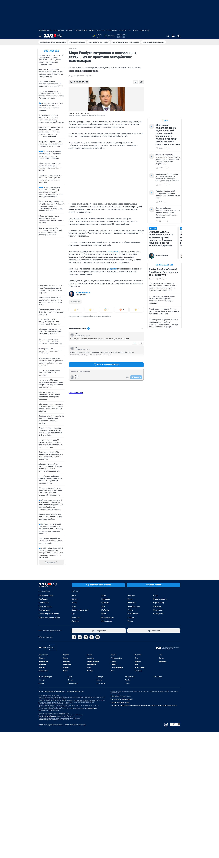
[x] (91, 637)
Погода (69, 30)
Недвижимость (45, 30)
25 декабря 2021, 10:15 (76, 76)
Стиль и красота (160, 599)
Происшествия (134, 606)
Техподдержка (44, 610)
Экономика (158, 610)
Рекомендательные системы (120, 702)
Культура (105, 603)
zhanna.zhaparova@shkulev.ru (48, 716)
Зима (103, 595)
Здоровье (76, 621)
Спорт (155, 595)
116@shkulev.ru (64, 707)
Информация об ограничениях (121, 696)
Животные (76, 617)
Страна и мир (158, 603)
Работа (130, 610)
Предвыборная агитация (49, 614)
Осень (130, 599)
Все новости (51, 51)
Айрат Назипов (83, 292)
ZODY (130, 30)
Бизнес (74, 599)
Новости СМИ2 (76, 393)
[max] (85, 637)
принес (113, 269)
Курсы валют (112, 30)
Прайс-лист (43, 599)
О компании (44, 603)
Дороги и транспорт (80, 610)
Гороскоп (100, 30)
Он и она (131, 595)
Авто (74, 595)
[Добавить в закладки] (135, 82)
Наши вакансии (45, 606)
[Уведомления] (173, 36)
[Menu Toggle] (40, 36)
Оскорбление (75, 302)
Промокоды (144, 30)
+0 (134, 343)
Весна (74, 603)
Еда (73, 614)
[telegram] (74, 637)
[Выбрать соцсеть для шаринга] (141, 82)
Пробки (122, 30)
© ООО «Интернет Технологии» (75, 725)
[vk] (80, 637)
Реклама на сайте (46, 595)
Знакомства (59, 30)
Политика (132, 603)
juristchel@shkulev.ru (91, 708)
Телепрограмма (80, 30)
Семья (130, 621)
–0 (141, 343)
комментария (81, 82)
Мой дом (105, 610)
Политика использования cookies (122, 699)
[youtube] (97, 637)
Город (74, 606)
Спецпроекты (158, 614)
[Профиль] (179, 36)
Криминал (105, 599)
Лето (103, 606)
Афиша (92, 30)
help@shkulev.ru (54, 710)
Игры (135, 30)
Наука (103, 614)
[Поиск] (168, 36)
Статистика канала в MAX (49, 617)
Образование (106, 621)
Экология (157, 606)
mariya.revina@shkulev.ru (47, 720)
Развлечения (133, 614)
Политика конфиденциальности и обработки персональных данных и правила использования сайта (144, 705)
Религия (131, 617)
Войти (77, 378)
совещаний (113, 251)
